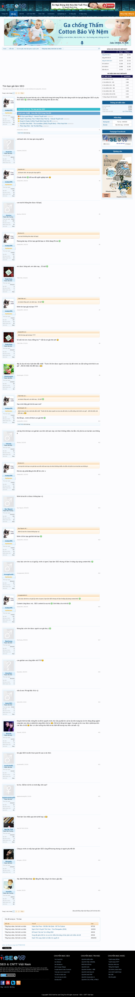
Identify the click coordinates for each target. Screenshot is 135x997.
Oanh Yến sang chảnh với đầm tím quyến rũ (45, 938)
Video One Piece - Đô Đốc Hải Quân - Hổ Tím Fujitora (48, 926)
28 (13, 383)
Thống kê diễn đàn (117, 103)
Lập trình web (85, 967)
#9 (99, 375)
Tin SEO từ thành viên (60, 974)
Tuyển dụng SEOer (114, 959)
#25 (99, 890)
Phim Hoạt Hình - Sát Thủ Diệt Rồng (31, 126)
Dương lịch (106, 121)
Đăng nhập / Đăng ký (127, 14)
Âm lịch (105, 125)
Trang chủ (5, 14)
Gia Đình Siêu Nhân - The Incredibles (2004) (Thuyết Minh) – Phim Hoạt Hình (43, 123)
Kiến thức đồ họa (86, 964)
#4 (99, 214)
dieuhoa (8, 215)
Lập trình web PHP (87, 974)
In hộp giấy (72, 14)
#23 (99, 828)
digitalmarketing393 (8, 797)
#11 (99, 442)
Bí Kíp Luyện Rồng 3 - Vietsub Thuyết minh (33, 116)
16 (13, 519)
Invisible (8, 891)
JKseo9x (8, 733)
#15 (99, 573)
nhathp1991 (38, 89)
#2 (99, 150)
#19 (99, 702)
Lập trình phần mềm (87, 959)
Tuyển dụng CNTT (114, 962)
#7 (99, 310)
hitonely (8, 443)
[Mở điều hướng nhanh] (99, 48)
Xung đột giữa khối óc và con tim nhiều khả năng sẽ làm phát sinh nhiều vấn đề (56, 935)
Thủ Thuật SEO (59, 959)
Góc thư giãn (112, 977)
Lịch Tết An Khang (127, 111)
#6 (99, 278)
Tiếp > (22, 93)
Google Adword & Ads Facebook (63, 969)
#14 (99, 539)
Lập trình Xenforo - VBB (88, 969)
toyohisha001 (8, 765)
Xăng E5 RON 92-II (107, 60)
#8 (99, 343)
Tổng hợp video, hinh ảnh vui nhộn (20, 89)
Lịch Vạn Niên (31, 14)
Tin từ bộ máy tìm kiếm (60, 977)
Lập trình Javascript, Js (88, 977)
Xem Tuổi (41, 14)
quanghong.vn (61, 14)
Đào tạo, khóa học (114, 964)
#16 (99, 606)
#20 (99, 732)
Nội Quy (12, 987)
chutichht (9, 152)
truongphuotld (20, 573)
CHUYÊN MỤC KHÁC (116, 956)
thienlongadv (8, 376)
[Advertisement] (51, 66)
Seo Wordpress (59, 964)
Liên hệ (21, 14)
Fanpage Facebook (117, 132)
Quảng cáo (117, 151)
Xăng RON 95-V (106, 54)
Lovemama (51, 14)
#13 (99, 507)
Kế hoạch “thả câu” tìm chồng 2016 (42, 932)
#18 (99, 672)
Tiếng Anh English (114, 967)
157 (13, 119)
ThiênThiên (20, 133)
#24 (99, 860)
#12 (99, 474)
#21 (99, 764)
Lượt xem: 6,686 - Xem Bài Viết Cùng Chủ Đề (34, 113)
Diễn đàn (13, 14)
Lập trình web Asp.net (88, 972)
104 (13, 516)
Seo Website (58, 962)
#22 (99, 796)
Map (2, 987)
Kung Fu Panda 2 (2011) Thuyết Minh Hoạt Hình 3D (35, 121)
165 (13, 221)
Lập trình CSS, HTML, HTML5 (90, 979)
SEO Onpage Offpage (60, 967)
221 (13, 836)
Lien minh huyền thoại (115, 972)
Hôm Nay (117, 117)
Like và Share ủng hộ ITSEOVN (13, 945)
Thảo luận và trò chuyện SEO (62, 972)
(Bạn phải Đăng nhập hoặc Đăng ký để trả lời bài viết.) (86, 910)
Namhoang (8, 641)
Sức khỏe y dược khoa (115, 969)
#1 (99, 129)
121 (13, 898)
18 (13, 122)
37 (13, 740)
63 (13, 450)
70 (13, 159)
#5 (99, 244)
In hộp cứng (82, 14)
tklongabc (8, 861)
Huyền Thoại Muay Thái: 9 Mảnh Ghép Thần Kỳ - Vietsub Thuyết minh (41, 119)
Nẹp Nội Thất (8, 829)
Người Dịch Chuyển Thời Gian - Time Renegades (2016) (49, 929)
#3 (99, 180)
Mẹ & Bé (111, 974)
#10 (99, 421)
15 (13, 804)
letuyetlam (8, 673)
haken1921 (8, 703)
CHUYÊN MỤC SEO (62, 956)
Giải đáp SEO (58, 979)
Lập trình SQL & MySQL (88, 962)
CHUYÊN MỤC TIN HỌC (90, 956)
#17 (99, 640)
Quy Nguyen (9, 509)
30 (13, 583)
